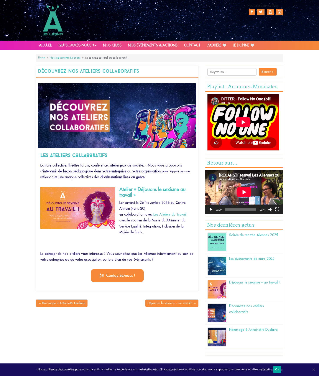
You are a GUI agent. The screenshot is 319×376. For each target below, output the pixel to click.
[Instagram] (279, 12)
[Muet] (270, 209)
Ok (277, 369)
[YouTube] (270, 12)
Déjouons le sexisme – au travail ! (254, 282)
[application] (244, 192)
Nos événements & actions (153, 45)
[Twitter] (261, 12)
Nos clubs (112, 45)
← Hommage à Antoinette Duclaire (61, 303)
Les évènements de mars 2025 (252, 259)
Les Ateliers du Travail (169, 214)
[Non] (313, 369)
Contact (192, 45)
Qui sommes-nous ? (76, 45)
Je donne (241, 45)
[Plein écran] (277, 209)
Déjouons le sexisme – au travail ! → (172, 303)
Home (41, 57)
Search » (267, 71)
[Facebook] (252, 12)
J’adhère (214, 45)
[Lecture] (211, 209)
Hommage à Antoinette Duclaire (253, 329)
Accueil (45, 45)
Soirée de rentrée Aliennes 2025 (253, 235)
